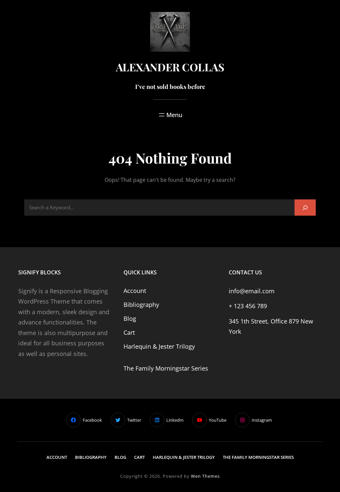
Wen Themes (205, 476)
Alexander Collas (170, 67)
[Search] (305, 207)
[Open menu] (170, 115)
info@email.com (252, 291)
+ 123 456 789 (248, 306)
